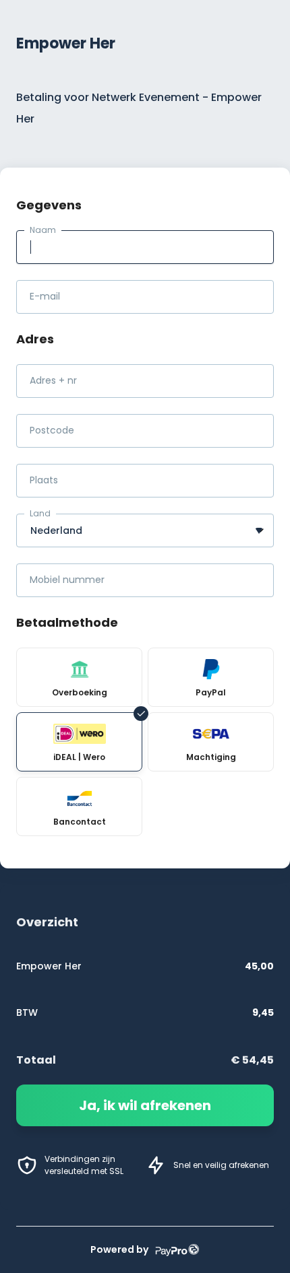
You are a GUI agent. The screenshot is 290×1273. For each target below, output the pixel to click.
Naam (43, 230)
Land (40, 513)
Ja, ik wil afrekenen (145, 1105)
